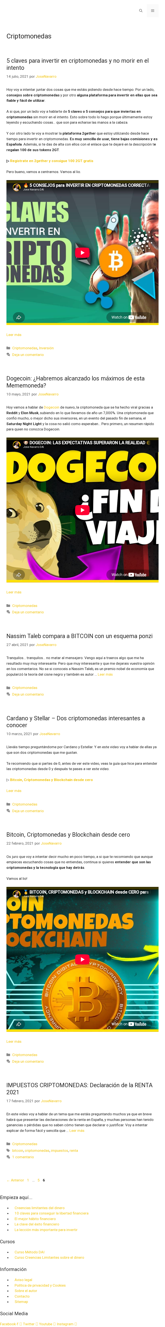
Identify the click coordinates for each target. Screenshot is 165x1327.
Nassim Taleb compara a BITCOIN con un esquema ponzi (79, 636)
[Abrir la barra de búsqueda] (141, 10)
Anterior (15, 1180)
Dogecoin (51, 407)
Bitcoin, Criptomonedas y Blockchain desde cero (51, 780)
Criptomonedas (24, 348)
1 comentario (23, 1157)
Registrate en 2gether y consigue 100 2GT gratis (51, 161)
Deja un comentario (28, 355)
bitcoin (17, 1150)
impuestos (59, 1150)
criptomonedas (37, 1150)
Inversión (46, 348)
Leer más (13, 335)
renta (74, 1150)
